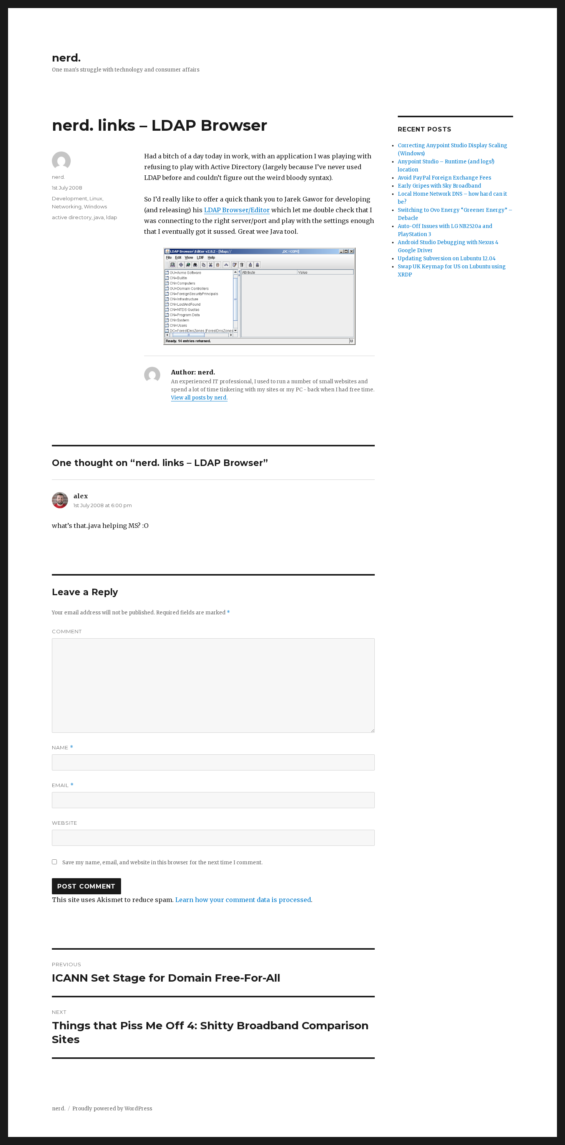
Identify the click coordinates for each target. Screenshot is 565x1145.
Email (63, 785)
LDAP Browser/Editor (237, 210)
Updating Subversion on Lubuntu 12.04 (447, 258)
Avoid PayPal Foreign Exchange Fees (444, 178)
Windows (95, 206)
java (99, 217)
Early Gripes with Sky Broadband (439, 186)
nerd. (66, 57)
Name (62, 747)
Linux (96, 198)
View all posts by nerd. (199, 397)
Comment (67, 631)
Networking (66, 206)
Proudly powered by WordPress (112, 1108)
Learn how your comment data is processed (243, 900)
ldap (111, 217)
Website (64, 823)
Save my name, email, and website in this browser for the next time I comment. (162, 862)
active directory (71, 217)
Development (69, 198)
